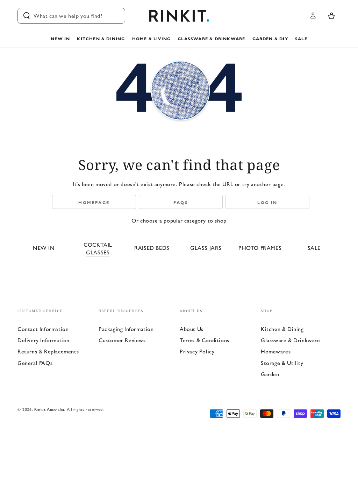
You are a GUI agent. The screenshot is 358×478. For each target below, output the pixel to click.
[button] (71, 15)
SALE (314, 248)
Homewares (276, 351)
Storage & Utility (282, 363)
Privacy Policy (197, 351)
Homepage (93, 202)
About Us (191, 329)
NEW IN (44, 248)
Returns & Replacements (48, 351)
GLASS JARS (206, 248)
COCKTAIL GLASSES (98, 248)
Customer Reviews (122, 340)
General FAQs (34, 363)
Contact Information (43, 329)
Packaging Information (126, 329)
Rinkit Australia (49, 409)
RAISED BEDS (152, 248)
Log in (267, 202)
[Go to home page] (179, 15)
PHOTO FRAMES (259, 248)
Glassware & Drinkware (290, 340)
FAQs (180, 202)
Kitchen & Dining (282, 329)
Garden (270, 374)
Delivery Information (43, 340)
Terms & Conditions (204, 340)
